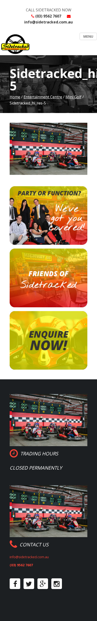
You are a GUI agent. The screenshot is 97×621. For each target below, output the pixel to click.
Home (15, 97)
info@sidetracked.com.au (48, 22)
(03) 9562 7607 (48, 16)
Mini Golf (73, 97)
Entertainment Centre (43, 97)
